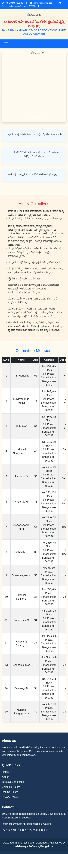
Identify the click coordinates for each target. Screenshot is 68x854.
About (5, 777)
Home (5, 772)
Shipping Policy (11, 787)
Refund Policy (10, 792)
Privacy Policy (10, 797)
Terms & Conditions (13, 782)
